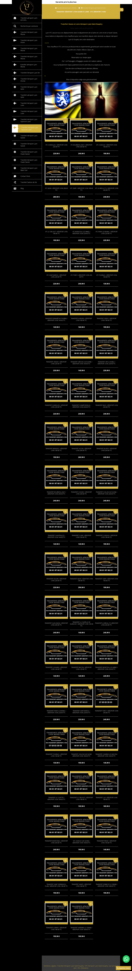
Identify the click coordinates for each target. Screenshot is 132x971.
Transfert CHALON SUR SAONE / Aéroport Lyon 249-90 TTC (106, 493)
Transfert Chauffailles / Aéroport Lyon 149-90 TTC (56, 536)
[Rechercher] (121, 9)
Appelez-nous (124, 968)
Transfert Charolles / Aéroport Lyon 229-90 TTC (56, 406)
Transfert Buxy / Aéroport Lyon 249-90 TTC (106, 406)
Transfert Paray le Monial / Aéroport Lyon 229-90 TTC (56, 712)
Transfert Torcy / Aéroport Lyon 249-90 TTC (106, 712)
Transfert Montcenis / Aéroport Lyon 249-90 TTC (56, 842)
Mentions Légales (50, 966)
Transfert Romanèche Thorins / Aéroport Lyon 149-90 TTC (56, 319)
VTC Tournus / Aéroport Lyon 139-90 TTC (106, 276)
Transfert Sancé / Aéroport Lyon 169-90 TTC (81, 885)
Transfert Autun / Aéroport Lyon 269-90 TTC (81, 449)
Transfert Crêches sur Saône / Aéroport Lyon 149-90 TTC (81, 363)
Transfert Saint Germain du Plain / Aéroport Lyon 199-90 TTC (56, 885)
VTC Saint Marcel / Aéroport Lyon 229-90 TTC (56, 276)
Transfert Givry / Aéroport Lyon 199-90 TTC (106, 580)
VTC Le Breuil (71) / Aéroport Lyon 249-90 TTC (106, 189)
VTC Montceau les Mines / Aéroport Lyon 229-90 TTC (81, 232)
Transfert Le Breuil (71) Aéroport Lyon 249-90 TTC (106, 624)
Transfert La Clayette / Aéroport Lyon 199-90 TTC (56, 798)
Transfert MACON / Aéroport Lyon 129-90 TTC (81, 668)
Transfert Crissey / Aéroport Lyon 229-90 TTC (56, 363)
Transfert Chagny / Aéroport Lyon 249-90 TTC (81, 493)
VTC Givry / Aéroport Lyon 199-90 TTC (81, 189)
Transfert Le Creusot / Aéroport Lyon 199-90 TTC (81, 798)
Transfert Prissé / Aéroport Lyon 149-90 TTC (106, 842)
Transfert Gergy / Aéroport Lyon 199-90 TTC (106, 319)
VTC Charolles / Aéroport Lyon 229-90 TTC (56, 146)
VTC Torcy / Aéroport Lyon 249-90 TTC (81, 276)
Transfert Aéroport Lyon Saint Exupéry (70, 966)
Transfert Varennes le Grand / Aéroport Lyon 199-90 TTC (81, 928)
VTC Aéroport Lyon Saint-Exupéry (96, 966)
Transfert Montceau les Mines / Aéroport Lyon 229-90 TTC (106, 668)
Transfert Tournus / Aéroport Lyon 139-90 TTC (56, 755)
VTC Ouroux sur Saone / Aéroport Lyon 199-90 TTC (81, 842)
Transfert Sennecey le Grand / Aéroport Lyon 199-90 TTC (106, 885)
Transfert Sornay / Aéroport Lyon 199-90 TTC (56, 928)
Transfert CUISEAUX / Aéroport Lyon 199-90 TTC (106, 536)
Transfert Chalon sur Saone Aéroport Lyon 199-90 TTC (81, 755)
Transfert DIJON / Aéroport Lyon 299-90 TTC (81, 580)
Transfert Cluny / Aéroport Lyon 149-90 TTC (81, 536)
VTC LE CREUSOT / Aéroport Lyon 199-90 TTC (56, 232)
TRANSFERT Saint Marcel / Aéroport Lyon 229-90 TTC (81, 712)
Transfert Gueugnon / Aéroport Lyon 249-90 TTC (56, 624)
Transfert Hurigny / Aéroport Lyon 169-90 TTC (81, 319)
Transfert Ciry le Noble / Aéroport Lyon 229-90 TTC (106, 363)
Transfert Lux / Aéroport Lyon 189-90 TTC (106, 798)
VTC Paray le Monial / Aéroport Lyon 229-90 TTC (107, 232)
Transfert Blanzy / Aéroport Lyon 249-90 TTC (106, 449)
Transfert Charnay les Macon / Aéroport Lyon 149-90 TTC (106, 755)
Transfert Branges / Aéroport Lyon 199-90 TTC (56, 449)
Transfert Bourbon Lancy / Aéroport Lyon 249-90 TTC (56, 493)
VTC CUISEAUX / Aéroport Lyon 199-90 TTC (106, 146)
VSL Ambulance (83, 968)
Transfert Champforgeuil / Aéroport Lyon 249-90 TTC (81, 406)
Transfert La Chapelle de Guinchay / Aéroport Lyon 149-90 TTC (81, 624)
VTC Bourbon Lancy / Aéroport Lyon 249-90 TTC (81, 146)
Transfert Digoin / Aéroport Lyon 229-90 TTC (56, 580)
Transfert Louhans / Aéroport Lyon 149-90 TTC (56, 668)
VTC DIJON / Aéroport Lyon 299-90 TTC (56, 189)
